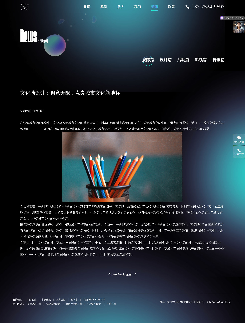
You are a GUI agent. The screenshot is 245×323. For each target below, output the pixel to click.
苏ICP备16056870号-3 (218, 301)
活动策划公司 (53, 303)
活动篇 (183, 59)
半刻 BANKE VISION (94, 299)
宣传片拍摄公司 (74, 303)
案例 (103, 6)
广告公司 (111, 303)
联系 (171, 6)
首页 (87, 6)
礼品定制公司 (95, 303)
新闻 (154, 6)
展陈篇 (148, 59)
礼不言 (74, 299)
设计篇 (166, 59)
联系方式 (239, 154)
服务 (121, 6)
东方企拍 (61, 299)
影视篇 (201, 59)
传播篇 (219, 59)
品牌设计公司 (34, 303)
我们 (137, 6)
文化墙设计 (36, 128)
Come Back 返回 (120, 274)
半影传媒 (46, 299)
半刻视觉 (31, 299)
